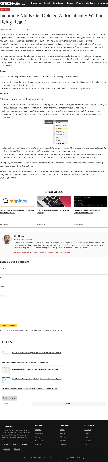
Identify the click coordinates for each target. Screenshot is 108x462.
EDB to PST (36, 174)
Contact (87, 433)
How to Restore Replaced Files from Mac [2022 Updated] (53, 211)
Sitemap (81, 458)
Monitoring (103, 3)
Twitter (35, 252)
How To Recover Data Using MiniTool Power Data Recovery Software (36, 353)
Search (69, 404)
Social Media (39, 440)
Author (86, 437)
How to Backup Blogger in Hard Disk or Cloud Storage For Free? (35, 369)
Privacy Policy (89, 444)
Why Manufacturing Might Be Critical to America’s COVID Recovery (26, 362)
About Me (17, 252)
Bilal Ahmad (6, 29)
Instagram (59, 252)
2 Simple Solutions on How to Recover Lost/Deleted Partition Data (87, 211)
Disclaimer (88, 440)
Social (47, 3)
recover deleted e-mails (84, 154)
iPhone (79, 3)
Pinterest (67, 252)
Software (63, 444)
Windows (90, 3)
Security (63, 440)
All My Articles (26, 252)
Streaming (36, 3)
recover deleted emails (66, 174)
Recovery (5, 9)
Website (3, 287)
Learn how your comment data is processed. (46, 330)
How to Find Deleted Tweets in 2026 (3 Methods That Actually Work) (17, 211)
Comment (4, 296)
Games (69, 3)
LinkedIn (51, 252)
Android (62, 433)
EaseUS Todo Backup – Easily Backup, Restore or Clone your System (36, 379)
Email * (2, 277)
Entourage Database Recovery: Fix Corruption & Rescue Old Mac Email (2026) (30, 388)
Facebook (43, 252)
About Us (87, 430)
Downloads (58, 3)
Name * (3, 268)
